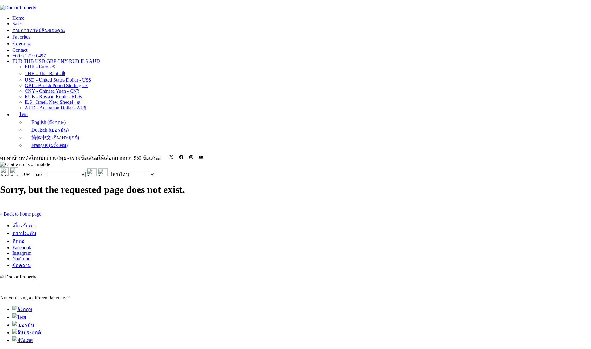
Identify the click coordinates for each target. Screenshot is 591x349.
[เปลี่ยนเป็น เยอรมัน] (23, 324)
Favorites (21, 36)
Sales (17, 23)
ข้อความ (21, 43)
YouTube (21, 258)
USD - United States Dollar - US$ (58, 80)
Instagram (21, 253)
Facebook (21, 247)
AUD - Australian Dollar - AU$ (55, 107)
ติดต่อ (18, 241)
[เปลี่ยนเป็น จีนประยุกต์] (26, 332)
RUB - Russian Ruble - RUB (53, 96)
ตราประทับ (24, 233)
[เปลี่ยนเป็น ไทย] (19, 317)
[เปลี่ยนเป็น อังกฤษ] (22, 309)
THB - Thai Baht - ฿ (45, 73)
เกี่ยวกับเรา (24, 225)
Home (18, 18)
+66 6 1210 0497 (29, 55)
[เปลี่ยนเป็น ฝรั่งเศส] (22, 340)
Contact (19, 50)
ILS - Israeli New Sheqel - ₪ (52, 102)
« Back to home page (20, 214)
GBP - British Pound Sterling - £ (56, 85)
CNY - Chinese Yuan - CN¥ (52, 91)
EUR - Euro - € (40, 66)
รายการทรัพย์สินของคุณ (38, 30)
